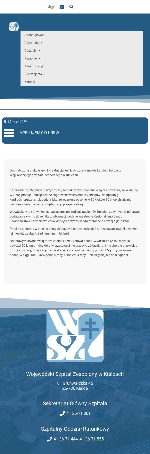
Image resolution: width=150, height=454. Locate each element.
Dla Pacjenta (33, 74)
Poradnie (30, 58)
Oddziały (30, 50)
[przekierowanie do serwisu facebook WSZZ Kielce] (62, 7)
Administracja (34, 66)
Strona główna (34, 35)
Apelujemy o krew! (40, 132)
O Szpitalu (31, 43)
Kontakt (29, 82)
